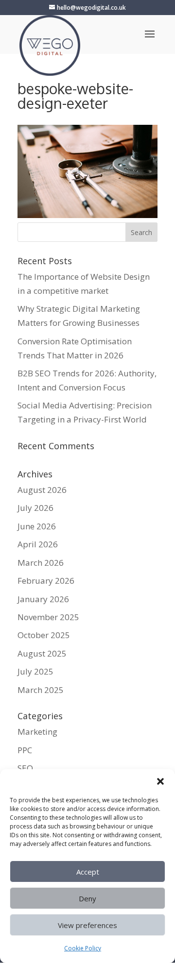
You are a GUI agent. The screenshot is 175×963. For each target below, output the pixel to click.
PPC (25, 750)
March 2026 (41, 562)
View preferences (87, 925)
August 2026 (42, 489)
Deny (87, 898)
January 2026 (43, 599)
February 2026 (46, 580)
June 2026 (37, 526)
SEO (25, 768)
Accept (87, 872)
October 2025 (44, 635)
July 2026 (35, 507)
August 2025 (42, 653)
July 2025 (35, 671)
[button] (160, 781)
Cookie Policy (82, 948)
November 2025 (48, 617)
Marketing (37, 731)
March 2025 (41, 689)
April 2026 (38, 544)
